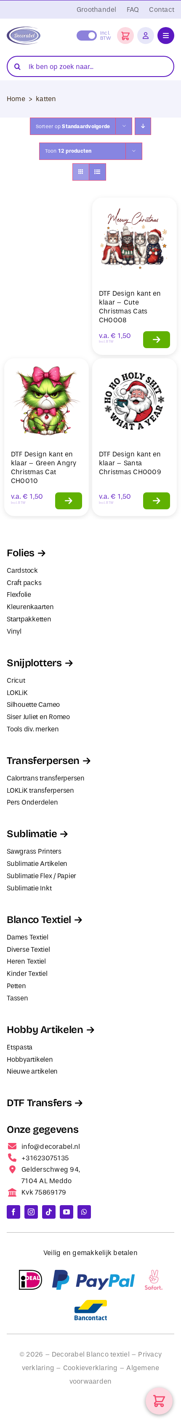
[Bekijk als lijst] (97, 172)
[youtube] (66, 1212)
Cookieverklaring (90, 1368)
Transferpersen (43, 760)
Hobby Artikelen (45, 1030)
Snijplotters (34, 663)
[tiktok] (49, 1212)
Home (16, 99)
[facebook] (13, 1212)
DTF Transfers (39, 1103)
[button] (125, 35)
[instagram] (31, 1212)
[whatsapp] (84, 1212)
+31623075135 (45, 1158)
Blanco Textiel (39, 920)
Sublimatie (32, 834)
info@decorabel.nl (50, 1147)
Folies (21, 553)
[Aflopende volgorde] (143, 126)
